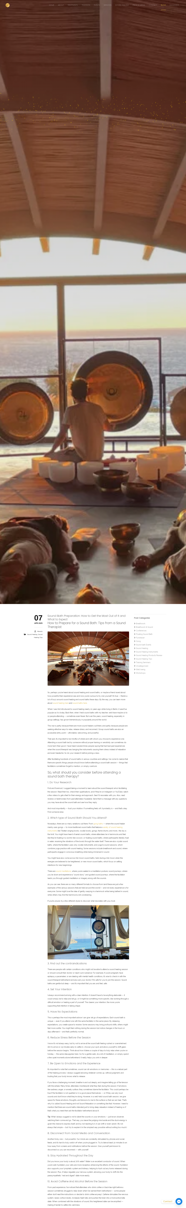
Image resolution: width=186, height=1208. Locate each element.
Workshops (141, 673)
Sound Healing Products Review (149, 655)
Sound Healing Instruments (147, 652)
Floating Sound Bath (144, 634)
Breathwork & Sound (144, 627)
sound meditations (63, 871)
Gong (138, 641)
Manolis (40, 631)
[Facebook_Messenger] (178, 1201)
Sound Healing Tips (144, 659)
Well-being (140, 669)
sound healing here (61, 703)
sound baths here (80, 703)
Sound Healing (32, 634)
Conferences (141, 631)
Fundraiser (140, 638)
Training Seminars (143, 662)
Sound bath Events (143, 645)
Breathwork (140, 624)
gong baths (98, 824)
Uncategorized (142, 666)
